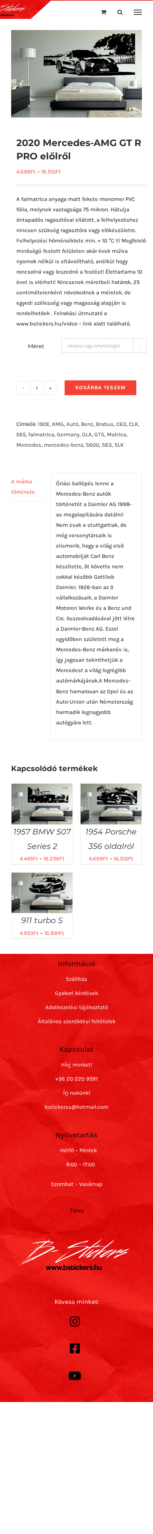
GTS (99, 434)
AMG (58, 424)
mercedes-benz (63, 445)
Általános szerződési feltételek (76, 1021)
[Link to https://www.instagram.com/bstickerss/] (74, 1321)
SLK (119, 445)
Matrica (116, 434)
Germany (68, 434)
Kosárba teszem (100, 387)
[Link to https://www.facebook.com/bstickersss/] (74, 1348)
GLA (87, 434)
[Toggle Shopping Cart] (103, 12)
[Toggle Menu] (138, 12)
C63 (121, 424)
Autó (72, 424)
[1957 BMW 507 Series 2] (42, 789)
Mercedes (28, 445)
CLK (133, 424)
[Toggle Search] (120, 12)
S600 (92, 445)
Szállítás (76, 979)
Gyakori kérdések (76, 993)
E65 (21, 434)
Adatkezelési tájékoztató (76, 1007)
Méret (36, 346)
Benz (87, 424)
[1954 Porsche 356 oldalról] (111, 789)
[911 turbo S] (42, 878)
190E (43, 424)
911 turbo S (42, 920)
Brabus (105, 424)
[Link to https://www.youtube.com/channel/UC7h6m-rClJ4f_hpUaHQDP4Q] (74, 1376)
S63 (107, 445)
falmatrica (41, 434)
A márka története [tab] (23, 486)
